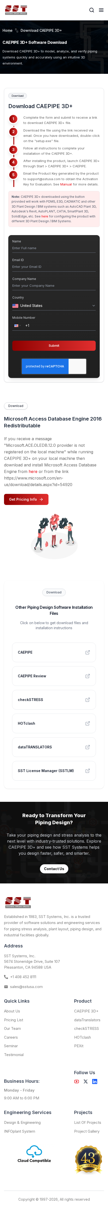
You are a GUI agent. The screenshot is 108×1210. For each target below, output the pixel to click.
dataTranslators (87, 1019)
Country (18, 297)
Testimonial (14, 1054)
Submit (54, 345)
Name (16, 241)
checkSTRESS (86, 1028)
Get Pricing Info (23, 499)
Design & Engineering (22, 1122)
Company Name (24, 279)
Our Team (12, 1028)
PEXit (78, 1045)
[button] (17, 325)
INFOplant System (19, 1131)
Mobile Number (23, 318)
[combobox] (55, 306)
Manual (66, 184)
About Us (12, 1011)
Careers (11, 1037)
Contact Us (54, 869)
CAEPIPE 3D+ (86, 1011)
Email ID (18, 260)
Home (8, 30)
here (44, 216)
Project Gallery (86, 1131)
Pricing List (13, 1019)
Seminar (11, 1045)
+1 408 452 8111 (23, 976)
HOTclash (82, 1037)
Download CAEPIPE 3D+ (41, 30)
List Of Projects (87, 1122)
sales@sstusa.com (26, 986)
